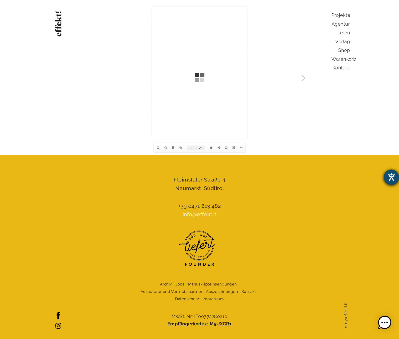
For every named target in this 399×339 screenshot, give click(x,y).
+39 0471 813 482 (199, 206)
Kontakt (341, 68)
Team (344, 33)
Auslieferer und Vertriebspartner (172, 291)
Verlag (342, 41)
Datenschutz (187, 299)
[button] (384, 323)
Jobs (179, 284)
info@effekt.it (345, 315)
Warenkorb (343, 59)
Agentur (341, 24)
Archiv (166, 284)
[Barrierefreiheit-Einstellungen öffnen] (391, 177)
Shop (344, 50)
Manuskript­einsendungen (212, 284)
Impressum (213, 299)
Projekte (340, 15)
